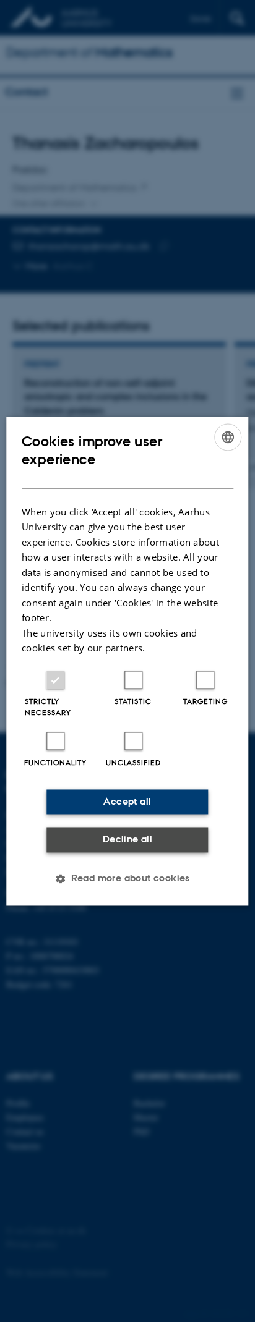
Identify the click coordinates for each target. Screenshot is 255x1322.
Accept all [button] (127, 801)
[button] (127, 878)
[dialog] (127, 661)
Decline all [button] (127, 839)
